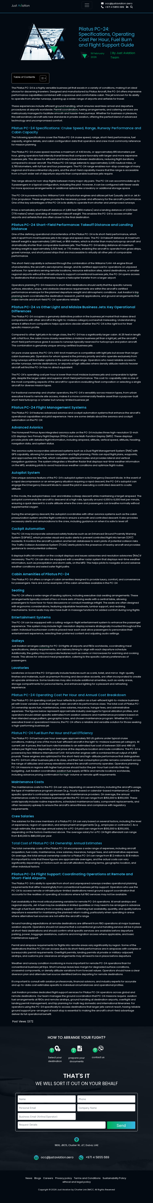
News (29, 1178)
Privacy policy (63, 1178)
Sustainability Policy (114, 1178)
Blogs (37, 1178)
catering (44, 646)
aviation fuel (64, 771)
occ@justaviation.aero (118, 3)
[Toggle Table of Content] (41, 78)
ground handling (65, 106)
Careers (48, 1178)
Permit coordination (66, 109)
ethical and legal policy (77, 1181)
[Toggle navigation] (87, 5)
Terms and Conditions (87, 1178)
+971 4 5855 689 (114, 7)
